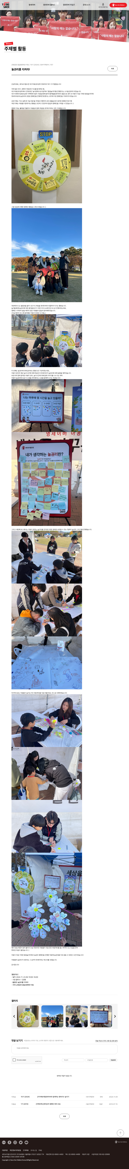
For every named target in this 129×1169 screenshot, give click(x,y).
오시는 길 (34, 1150)
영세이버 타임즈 (69, 5)
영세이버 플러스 (49, 5)
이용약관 (5, 1150)
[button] (14, 1027)
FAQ (40, 1150)
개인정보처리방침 (15, 1150)
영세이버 (32, 5)
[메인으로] (5, 5)
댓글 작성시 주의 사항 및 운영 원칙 (106, 1051)
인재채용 (26, 1150)
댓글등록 (113, 1071)
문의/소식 (86, 5)
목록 (112, 79)
